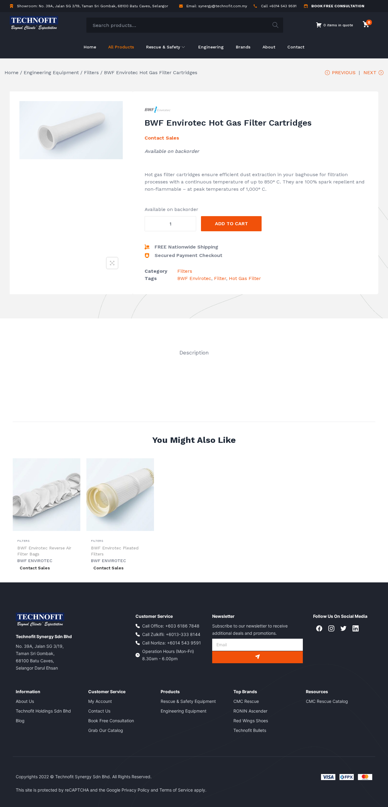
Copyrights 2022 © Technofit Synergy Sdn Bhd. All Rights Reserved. (84, 776)
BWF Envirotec (194, 278)
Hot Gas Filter (245, 278)
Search (275, 24)
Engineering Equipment (51, 72)
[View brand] (157, 109)
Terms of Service (176, 789)
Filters (91, 72)
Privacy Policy (135, 789)
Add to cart (231, 223)
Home (11, 72)
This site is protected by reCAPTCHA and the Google (69, 789)
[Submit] (257, 657)
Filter (220, 278)
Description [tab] (194, 352)
